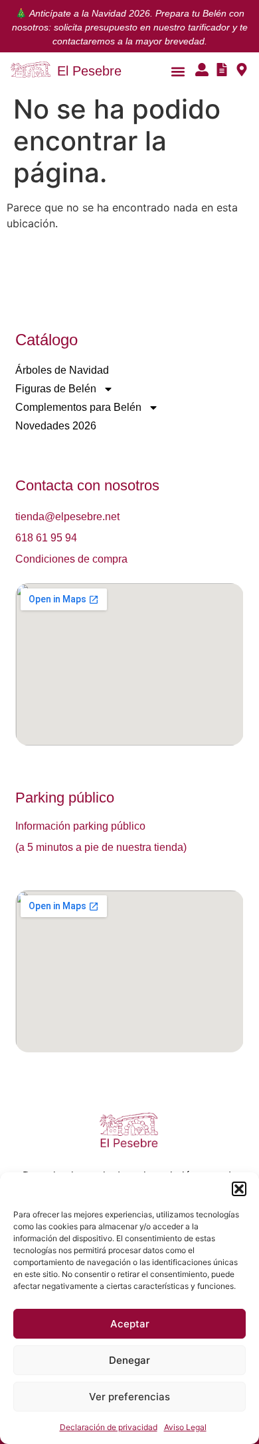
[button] (239, 1188)
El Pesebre (89, 71)
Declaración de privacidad (108, 1427)
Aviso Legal (185, 1427)
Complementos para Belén (78, 407)
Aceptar (129, 1323)
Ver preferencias (129, 1396)
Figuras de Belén (55, 388)
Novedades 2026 (55, 425)
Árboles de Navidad (62, 370)
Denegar (129, 1360)
